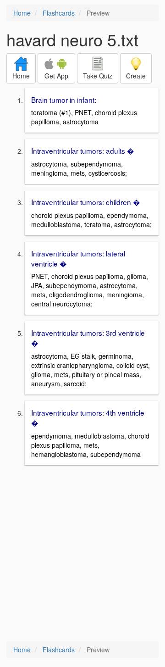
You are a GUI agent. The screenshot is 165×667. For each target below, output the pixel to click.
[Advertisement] (82, 554)
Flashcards (59, 12)
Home (22, 12)
